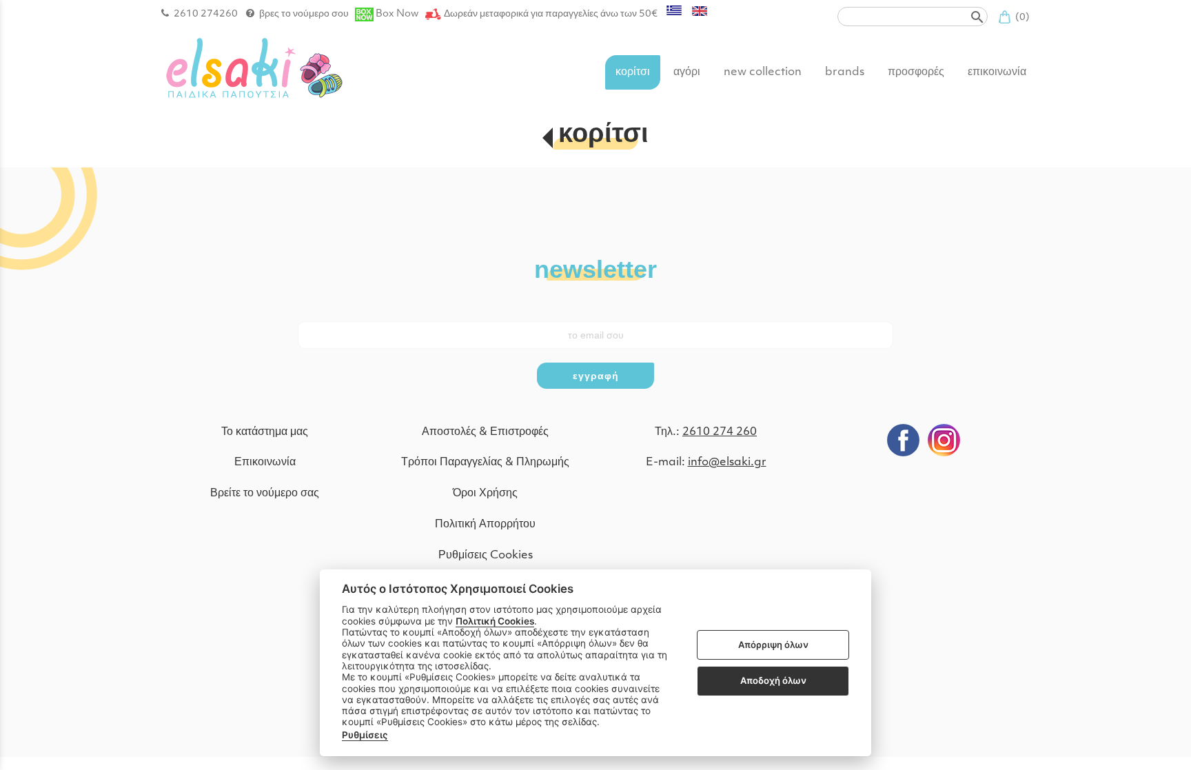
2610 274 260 (719, 432)
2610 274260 (206, 14)
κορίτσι (603, 135)
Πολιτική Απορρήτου (485, 524)
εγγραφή (596, 375)
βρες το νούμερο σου (304, 14)
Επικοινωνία (265, 462)
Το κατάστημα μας (264, 432)
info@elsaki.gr (727, 462)
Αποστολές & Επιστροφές (485, 432)
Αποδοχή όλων (773, 680)
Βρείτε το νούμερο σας (264, 493)
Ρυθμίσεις (365, 734)
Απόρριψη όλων (773, 644)
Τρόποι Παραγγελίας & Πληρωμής (485, 462)
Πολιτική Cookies (495, 621)
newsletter (595, 269)
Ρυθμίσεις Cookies (485, 555)
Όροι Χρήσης (485, 493)
